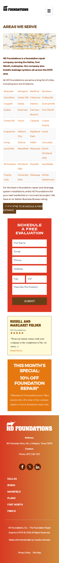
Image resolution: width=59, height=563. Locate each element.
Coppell (8, 103)
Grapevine (9, 131)
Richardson (10, 164)
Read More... (16, 350)
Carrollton (9, 97)
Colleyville (47, 97)
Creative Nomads (42, 539)
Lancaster (47, 142)
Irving (7, 142)
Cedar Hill (23, 97)
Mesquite (35, 148)
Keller (33, 142)
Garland (34, 120)
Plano (11, 498)
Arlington (23, 91)
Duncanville (48, 103)
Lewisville (9, 148)
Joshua (21, 142)
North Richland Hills (47, 153)
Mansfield (23, 148)
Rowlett (34, 164)
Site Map (37, 552)
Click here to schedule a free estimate (23, 208)
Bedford (34, 91)
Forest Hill (9, 120)
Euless (7, 109)
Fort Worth (48, 109)
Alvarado (9, 91)
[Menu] (49, 11)
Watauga (35, 175)
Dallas (21, 103)
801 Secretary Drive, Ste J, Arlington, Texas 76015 (29, 443)
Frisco (21, 120)
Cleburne (35, 97)
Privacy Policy (24, 552)
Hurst (45, 131)
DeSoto (34, 103)
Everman (23, 109)
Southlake (47, 164)
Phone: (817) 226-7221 (29, 454)
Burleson (47, 91)
